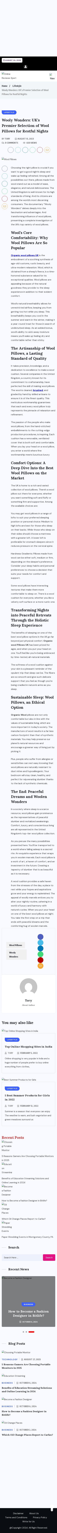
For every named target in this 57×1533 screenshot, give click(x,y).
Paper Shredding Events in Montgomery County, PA (27, 1237)
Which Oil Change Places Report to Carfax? (24, 1218)
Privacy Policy (40, 1517)
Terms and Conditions (16, 1517)
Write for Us (28, 1521)
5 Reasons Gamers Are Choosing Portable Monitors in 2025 (28, 1158)
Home (4, 85)
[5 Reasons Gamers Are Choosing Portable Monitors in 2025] (7, 1145)
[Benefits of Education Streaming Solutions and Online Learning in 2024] (7, 1167)
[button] (23, 1332)
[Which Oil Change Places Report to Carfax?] (7, 1208)
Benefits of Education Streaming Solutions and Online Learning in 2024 (25, 1180)
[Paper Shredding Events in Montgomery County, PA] (7, 1226)
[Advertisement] (28, 28)
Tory (10, 1053)
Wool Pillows (15, 945)
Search (49, 1257)
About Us (34, 1513)
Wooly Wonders (13, 954)
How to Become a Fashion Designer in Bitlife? (24, 1200)
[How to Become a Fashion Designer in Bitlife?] (7, 1190)
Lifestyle (17, 85)
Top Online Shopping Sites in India (28, 1046)
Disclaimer (18, 1513)
